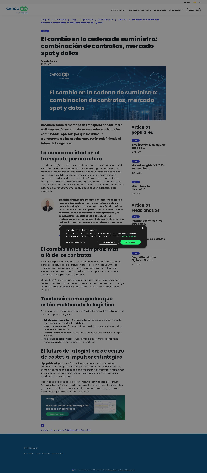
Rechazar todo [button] (108, 242)
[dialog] (103, 236)
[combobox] (143, 228)
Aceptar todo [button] (131, 242)
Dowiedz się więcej (129, 236)
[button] (75, 242)
